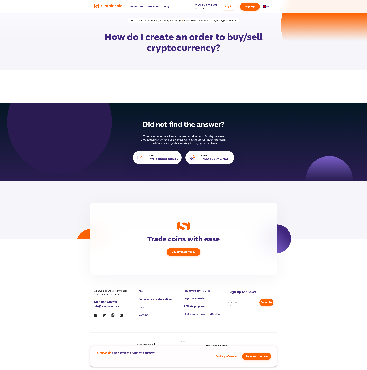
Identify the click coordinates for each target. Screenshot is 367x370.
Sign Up (250, 6)
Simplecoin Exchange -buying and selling (159, 20)
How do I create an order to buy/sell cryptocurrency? (210, 20)
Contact (144, 315)
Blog (167, 6)
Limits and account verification (202, 314)
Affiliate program (194, 306)
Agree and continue (257, 356)
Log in (228, 6)
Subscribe (266, 302)
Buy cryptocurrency (183, 252)
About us (153, 6)
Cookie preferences (226, 356)
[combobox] (267, 6)
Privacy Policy (192, 290)
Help (133, 20)
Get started (136, 6)
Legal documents (194, 298)
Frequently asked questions (155, 299)
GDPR (206, 290)
